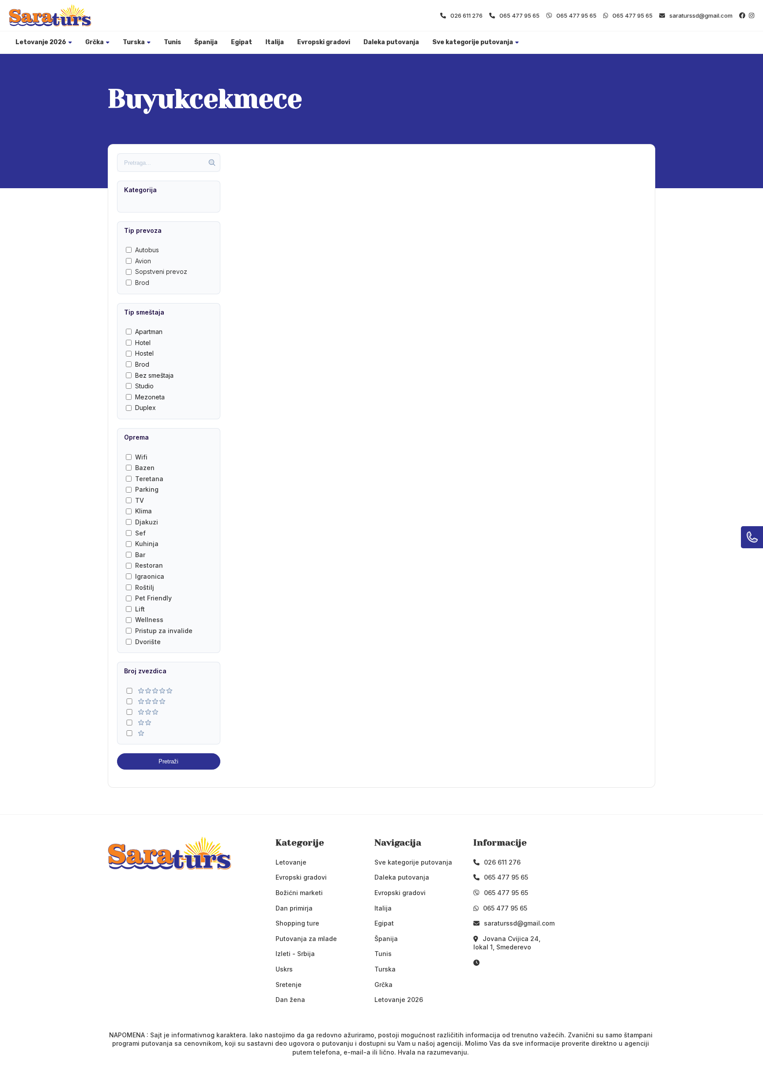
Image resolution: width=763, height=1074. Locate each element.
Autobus (147, 250)
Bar (140, 554)
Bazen (145, 467)
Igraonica (149, 576)
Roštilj (144, 587)
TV (139, 500)
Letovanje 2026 (40, 42)
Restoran (149, 565)
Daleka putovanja (391, 42)
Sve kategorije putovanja (472, 42)
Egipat (241, 42)
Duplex (145, 407)
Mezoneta (150, 397)
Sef (140, 533)
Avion (143, 261)
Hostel (144, 353)
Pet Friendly (153, 598)
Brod (142, 282)
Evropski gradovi (323, 42)
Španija (206, 42)
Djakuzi (146, 522)
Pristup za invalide (164, 630)
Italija (274, 42)
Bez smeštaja (154, 375)
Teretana (149, 478)
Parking (147, 489)
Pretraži (168, 761)
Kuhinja (147, 543)
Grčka (94, 42)
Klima (143, 511)
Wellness (149, 619)
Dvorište (148, 641)
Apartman (148, 331)
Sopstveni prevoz (161, 271)
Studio (144, 386)
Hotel (143, 342)
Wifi (141, 457)
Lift (140, 609)
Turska (134, 42)
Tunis (172, 42)
